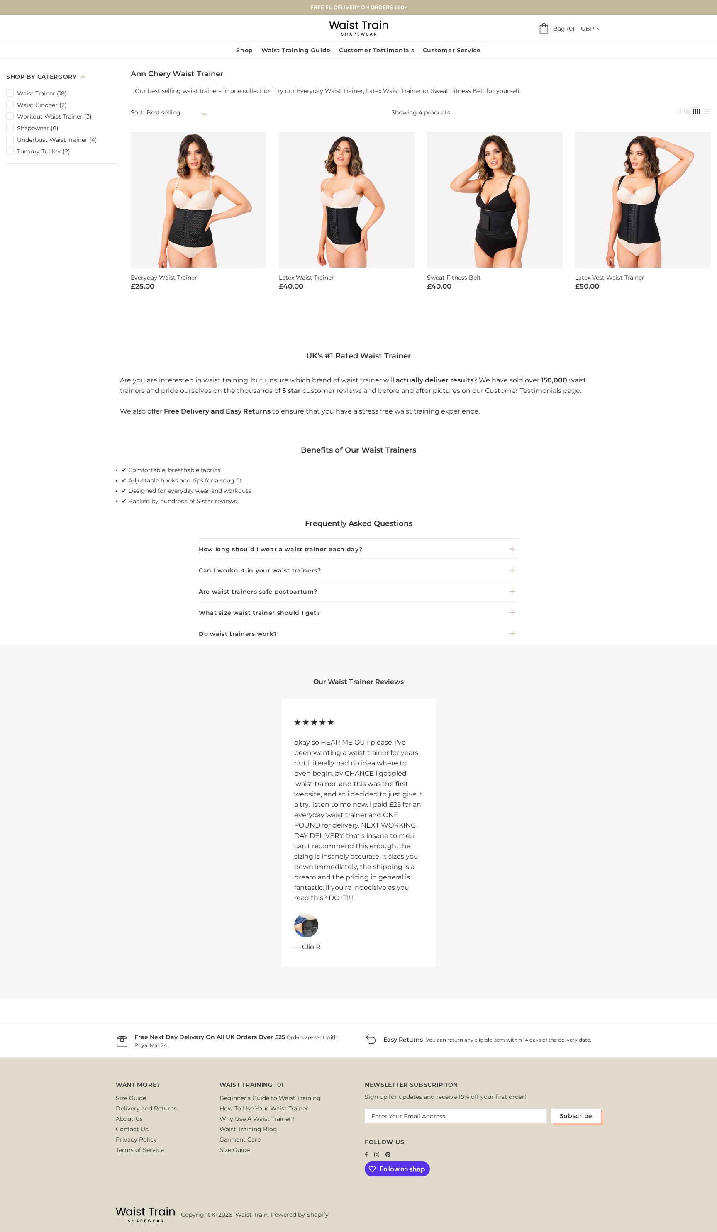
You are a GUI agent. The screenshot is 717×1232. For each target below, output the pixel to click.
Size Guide (131, 1098)
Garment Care (240, 1139)
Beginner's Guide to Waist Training (270, 1098)
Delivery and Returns (146, 1108)
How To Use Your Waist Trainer (263, 1108)
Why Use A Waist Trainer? (257, 1118)
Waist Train (358, 28)
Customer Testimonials (523, 390)
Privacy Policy (136, 1139)
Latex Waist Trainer (393, 91)
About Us (129, 1118)
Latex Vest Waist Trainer (609, 277)
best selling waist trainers (185, 91)
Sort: (137, 112)
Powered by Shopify (300, 1214)
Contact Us (132, 1129)
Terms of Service (140, 1150)
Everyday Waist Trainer (330, 91)
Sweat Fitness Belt (458, 91)
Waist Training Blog (248, 1129)
